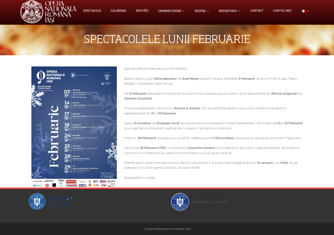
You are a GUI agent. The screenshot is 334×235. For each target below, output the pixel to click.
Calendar (118, 11)
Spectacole (92, 11)
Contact (256, 11)
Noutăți (142, 11)
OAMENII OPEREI (169, 11)
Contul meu (282, 11)
